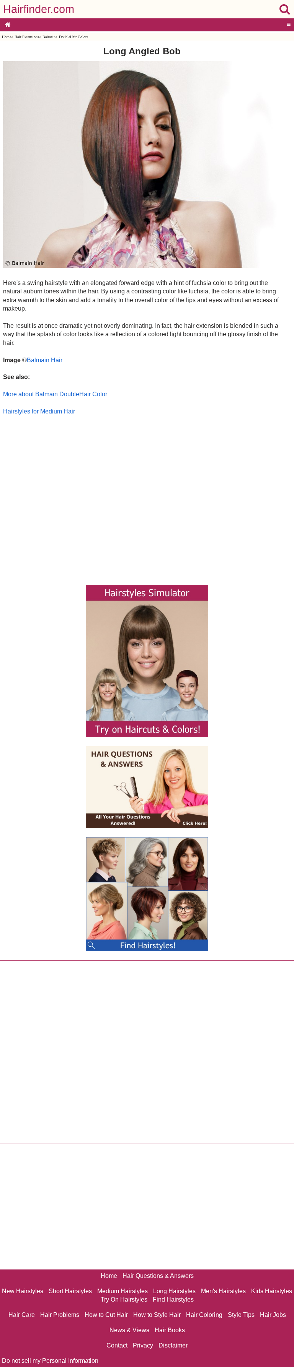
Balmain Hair (44, 360)
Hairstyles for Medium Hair (39, 411)
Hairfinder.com (38, 9)
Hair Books (170, 1330)
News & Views (129, 1330)
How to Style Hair (157, 1315)
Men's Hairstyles (223, 1291)
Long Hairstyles (174, 1291)
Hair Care (21, 1315)
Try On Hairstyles (124, 1299)
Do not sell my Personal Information (50, 1360)
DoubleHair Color (73, 37)
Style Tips (241, 1315)
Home (6, 37)
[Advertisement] (142, 498)
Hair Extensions (27, 37)
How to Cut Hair (106, 1315)
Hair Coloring (204, 1315)
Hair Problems (59, 1315)
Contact (116, 1345)
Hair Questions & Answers (158, 1276)
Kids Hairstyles (271, 1291)
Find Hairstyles (173, 1299)
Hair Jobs (273, 1315)
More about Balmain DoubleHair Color (55, 394)
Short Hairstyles (70, 1291)
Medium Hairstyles (122, 1291)
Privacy (143, 1345)
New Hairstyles (22, 1291)
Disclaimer (173, 1345)
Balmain (49, 37)
